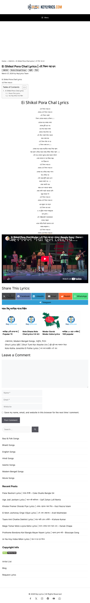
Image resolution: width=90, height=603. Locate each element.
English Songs (8, 452)
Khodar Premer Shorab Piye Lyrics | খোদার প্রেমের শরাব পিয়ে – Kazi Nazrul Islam (36, 506)
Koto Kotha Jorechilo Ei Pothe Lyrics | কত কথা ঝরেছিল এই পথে (31, 348)
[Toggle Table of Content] (23, 87)
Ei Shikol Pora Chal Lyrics (14, 91)
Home (4, 61)
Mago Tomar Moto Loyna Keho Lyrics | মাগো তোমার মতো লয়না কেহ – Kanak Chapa (37, 526)
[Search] (35, 429)
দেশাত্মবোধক (11, 61)
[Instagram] (42, 599)
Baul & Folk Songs (10, 438)
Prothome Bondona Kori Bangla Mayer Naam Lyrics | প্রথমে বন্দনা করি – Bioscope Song (40, 532)
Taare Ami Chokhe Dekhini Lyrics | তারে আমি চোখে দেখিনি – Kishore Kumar (34, 519)
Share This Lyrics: (14, 93)
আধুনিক (30, 70)
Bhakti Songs (8, 445)
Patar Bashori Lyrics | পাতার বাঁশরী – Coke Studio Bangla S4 (28, 493)
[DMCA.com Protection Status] (9, 553)
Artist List (6, 561)
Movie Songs (8, 478)
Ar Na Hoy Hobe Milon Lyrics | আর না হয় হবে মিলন (23, 539)
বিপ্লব (36, 70)
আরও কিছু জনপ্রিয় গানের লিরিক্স (16, 96)
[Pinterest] (48, 599)
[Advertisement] (45, 39)
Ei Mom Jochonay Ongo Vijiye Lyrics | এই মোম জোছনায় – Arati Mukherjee (34, 513)
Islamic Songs (8, 465)
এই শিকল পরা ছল (47, 233)
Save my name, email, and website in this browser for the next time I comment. (41, 412)
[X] (36, 599)
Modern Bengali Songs (18, 70)
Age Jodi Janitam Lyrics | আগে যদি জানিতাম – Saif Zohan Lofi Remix (31, 500)
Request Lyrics (9, 575)
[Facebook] (30, 599)
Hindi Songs (8, 458)
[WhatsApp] (59, 599)
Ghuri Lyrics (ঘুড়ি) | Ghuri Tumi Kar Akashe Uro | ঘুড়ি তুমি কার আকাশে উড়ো (36, 344)
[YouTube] (54, 599)
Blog (4, 568)
